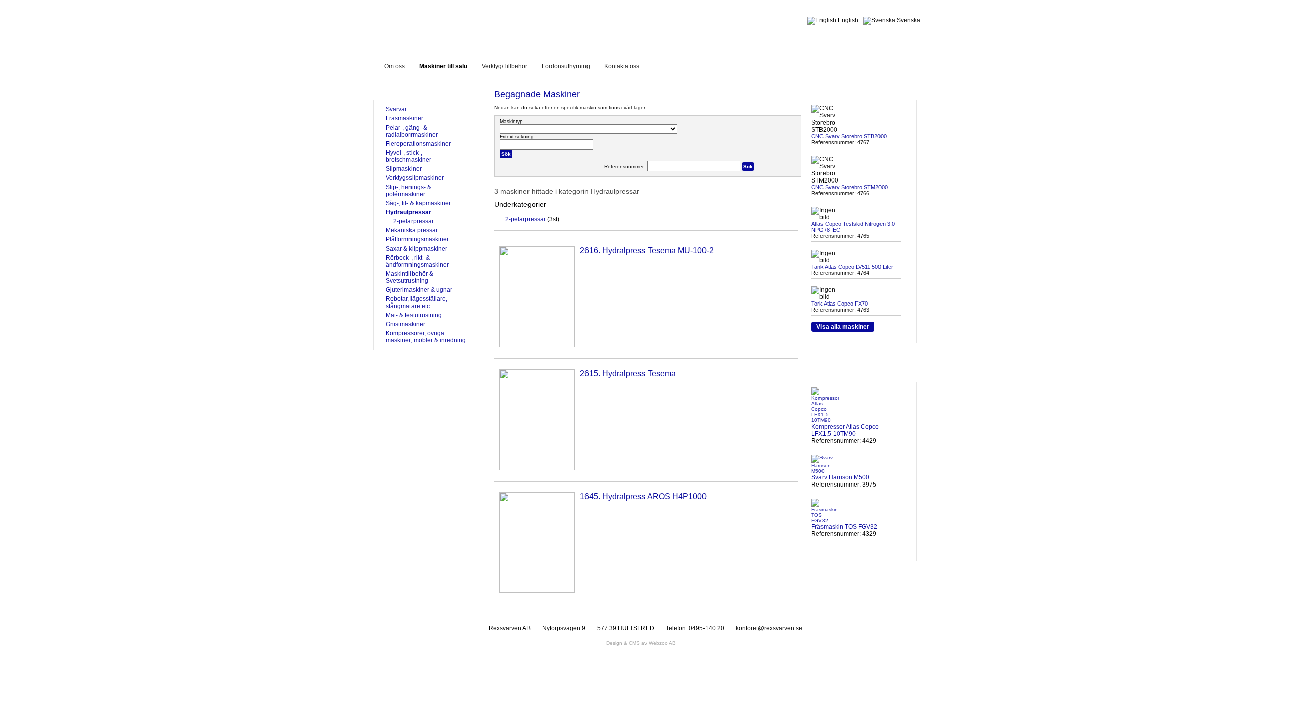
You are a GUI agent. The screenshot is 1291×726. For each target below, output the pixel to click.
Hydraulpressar (408, 212)
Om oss (394, 66)
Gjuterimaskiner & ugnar (419, 289)
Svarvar (396, 109)
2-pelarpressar (413, 221)
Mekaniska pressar (412, 230)
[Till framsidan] (461, 24)
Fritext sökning (517, 136)
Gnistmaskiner (405, 324)
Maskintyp (511, 121)
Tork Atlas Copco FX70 (839, 303)
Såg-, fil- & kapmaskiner (418, 203)
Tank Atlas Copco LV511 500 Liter (852, 267)
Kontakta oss (621, 66)
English (847, 20)
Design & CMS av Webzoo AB (641, 643)
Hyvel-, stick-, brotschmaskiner (408, 156)
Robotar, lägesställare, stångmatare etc (416, 302)
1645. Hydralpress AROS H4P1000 (643, 496)
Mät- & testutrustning (414, 315)
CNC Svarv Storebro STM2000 (849, 187)
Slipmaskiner (404, 168)
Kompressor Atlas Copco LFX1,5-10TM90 (845, 430)
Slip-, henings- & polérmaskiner (408, 191)
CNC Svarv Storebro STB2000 (849, 136)
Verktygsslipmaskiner (415, 178)
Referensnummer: (625, 166)
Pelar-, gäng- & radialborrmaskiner (412, 131)
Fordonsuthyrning (566, 66)
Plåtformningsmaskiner (417, 239)
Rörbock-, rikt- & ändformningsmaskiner (417, 261)
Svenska (907, 20)
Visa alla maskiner (842, 326)
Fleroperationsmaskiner (418, 143)
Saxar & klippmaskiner (416, 248)
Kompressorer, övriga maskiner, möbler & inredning (426, 337)
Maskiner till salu (443, 66)
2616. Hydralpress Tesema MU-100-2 (647, 250)
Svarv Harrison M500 (840, 477)
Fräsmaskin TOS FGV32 (844, 526)
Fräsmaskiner (404, 118)
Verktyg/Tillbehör (504, 66)
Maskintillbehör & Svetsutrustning (409, 277)
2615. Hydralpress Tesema (628, 373)
